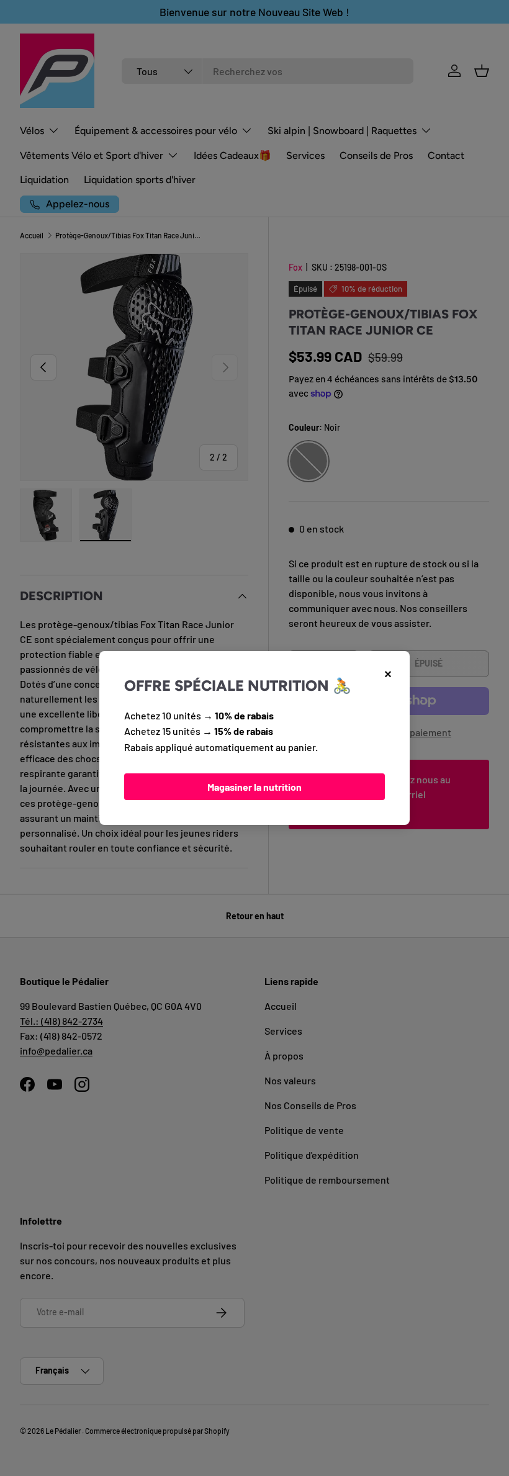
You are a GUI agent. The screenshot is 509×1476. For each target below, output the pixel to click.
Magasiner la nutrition (254, 787)
